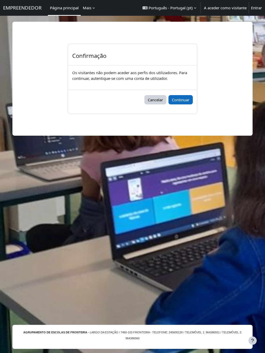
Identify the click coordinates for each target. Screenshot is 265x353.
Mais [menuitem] (87, 7)
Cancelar (155, 99)
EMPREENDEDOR (22, 7)
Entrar (256, 7)
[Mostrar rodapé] (252, 340)
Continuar (180, 99)
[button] (169, 8)
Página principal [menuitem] (64, 7)
